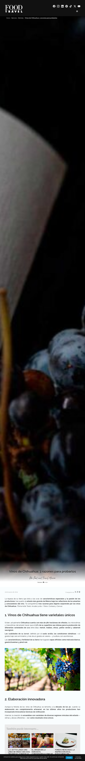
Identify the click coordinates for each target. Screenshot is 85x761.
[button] (77, 11)
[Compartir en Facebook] (78, 592)
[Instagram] (58, 6)
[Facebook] (54, 6)
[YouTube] (79, 6)
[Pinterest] (66, 6)
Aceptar (69, 757)
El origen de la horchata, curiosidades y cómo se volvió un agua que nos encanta (42, 754)
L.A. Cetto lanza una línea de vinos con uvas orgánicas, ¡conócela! (19, 752)
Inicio (8, 18)
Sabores (14, 18)
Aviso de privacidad (78, 757)
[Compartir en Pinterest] (79, 592)
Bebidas (21, 18)
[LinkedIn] (62, 6)
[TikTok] (70, 6)
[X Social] (75, 6)
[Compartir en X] (76, 592)
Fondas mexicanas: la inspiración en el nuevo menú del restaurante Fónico (65, 753)
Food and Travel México (44, 578)
